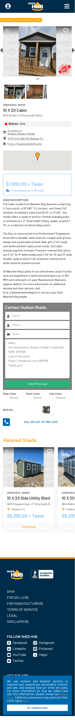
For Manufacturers (25, 603)
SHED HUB (6, 20)
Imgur (43, 654)
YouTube (19, 654)
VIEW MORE (29, 526)
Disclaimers (18, 621)
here (25, 701)
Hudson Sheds (23, 20)
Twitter (18, 660)
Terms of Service (22, 609)
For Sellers (18, 597)
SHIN (11, 591)
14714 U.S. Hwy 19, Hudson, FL (25, 138)
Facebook (20, 642)
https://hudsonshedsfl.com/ (24, 143)
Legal (12, 615)
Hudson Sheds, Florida (21, 133)
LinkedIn (19, 648)
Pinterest (46, 648)
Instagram (46, 642)
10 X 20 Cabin (15, 110)
